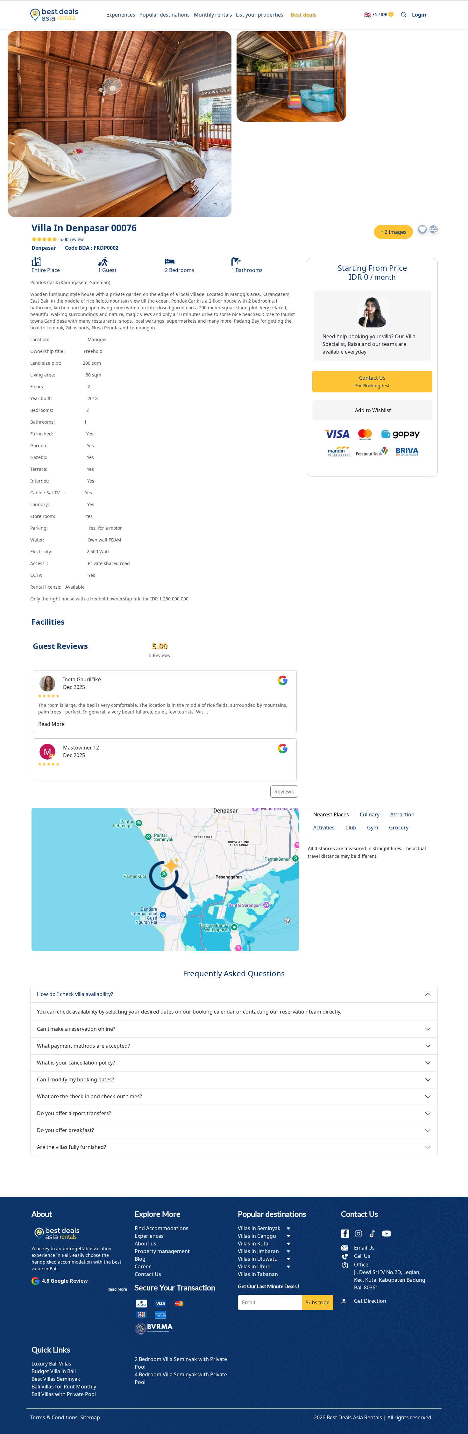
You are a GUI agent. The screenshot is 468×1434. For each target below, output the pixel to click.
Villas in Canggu (257, 1235)
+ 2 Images (393, 231)
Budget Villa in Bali (54, 1371)
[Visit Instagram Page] (361, 1234)
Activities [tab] (324, 827)
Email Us (364, 1247)
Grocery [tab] (398, 827)
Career (143, 1266)
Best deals (303, 14)
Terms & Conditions (54, 1417)
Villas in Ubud (254, 1266)
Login (419, 14)
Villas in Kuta (253, 1243)
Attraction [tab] (402, 814)
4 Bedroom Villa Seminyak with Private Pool (181, 1378)
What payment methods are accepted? (83, 1045)
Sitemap (90, 1417)
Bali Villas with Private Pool (64, 1394)
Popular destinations (164, 14)
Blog (140, 1258)
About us (145, 1243)
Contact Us (372, 381)
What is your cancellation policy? (76, 1062)
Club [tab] (350, 827)
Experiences (120, 14)
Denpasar (44, 247)
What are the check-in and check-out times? (89, 1096)
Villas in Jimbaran (258, 1251)
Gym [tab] (372, 827)
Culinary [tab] (369, 814)
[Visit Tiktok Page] (375, 1234)
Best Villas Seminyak (56, 1378)
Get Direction (370, 1300)
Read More (117, 1289)
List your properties (259, 14)
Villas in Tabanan (258, 1274)
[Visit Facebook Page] (347, 1234)
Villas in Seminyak (259, 1228)
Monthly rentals (213, 14)
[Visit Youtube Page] (389, 1234)
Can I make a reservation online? (76, 1028)
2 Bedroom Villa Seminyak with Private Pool (181, 1363)
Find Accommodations (161, 1228)
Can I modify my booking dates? (75, 1079)
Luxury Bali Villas (51, 1363)
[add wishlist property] (390, 14)
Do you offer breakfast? (65, 1130)
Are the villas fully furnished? (71, 1147)
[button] (422, 229)
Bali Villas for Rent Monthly (64, 1386)
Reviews (284, 791)
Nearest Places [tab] (331, 814)
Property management (162, 1251)
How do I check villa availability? (75, 994)
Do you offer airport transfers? (74, 1113)
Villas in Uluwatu (258, 1258)
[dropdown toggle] (288, 1228)
